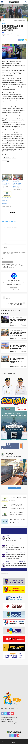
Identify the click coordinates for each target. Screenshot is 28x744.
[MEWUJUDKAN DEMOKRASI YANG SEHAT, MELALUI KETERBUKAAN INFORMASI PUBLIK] (4, 521)
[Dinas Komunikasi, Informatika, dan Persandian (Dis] (14, 472)
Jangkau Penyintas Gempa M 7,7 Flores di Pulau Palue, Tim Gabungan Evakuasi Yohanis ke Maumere (16, 538)
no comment (19, 35)
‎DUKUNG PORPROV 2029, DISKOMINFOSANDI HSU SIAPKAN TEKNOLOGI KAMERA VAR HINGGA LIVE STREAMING (18, 333)
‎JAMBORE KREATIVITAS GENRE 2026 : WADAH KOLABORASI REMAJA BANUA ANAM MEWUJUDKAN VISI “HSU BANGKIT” (17, 359)
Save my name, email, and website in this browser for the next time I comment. (14, 253)
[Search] (26, 2)
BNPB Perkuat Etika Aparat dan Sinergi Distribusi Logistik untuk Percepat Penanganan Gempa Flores (15, 556)
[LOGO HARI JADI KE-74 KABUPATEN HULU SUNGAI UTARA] (4, 499)
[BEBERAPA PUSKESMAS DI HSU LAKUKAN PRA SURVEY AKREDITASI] (18, 177)
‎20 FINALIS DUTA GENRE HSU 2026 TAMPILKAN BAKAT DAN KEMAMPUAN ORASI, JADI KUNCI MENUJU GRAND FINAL (18, 346)
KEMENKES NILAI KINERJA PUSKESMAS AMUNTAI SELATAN (6, 200)
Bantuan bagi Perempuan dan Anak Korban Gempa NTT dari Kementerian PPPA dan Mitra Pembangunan (15, 547)
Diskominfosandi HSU (5, 35)
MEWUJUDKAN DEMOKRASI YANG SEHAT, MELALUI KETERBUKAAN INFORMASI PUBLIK (17, 521)
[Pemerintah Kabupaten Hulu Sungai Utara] (14, 731)
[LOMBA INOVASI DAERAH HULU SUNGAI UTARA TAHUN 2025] (4, 514)
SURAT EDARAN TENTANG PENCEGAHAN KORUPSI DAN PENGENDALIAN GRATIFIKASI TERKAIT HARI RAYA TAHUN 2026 (16, 506)
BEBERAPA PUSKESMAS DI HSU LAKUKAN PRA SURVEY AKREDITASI (17, 183)
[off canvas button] (2, 2)
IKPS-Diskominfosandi (14, 325)
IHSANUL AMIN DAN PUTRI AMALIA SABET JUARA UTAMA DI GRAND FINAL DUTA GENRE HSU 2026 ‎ (18, 320)
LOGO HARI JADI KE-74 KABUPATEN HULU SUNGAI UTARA (17, 498)
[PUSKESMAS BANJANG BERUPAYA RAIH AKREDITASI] (7, 177)
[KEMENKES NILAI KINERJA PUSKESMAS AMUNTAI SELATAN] (7, 194)
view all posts (13, 287)
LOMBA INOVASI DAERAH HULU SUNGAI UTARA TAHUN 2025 (16, 513)
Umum (4, 23)
